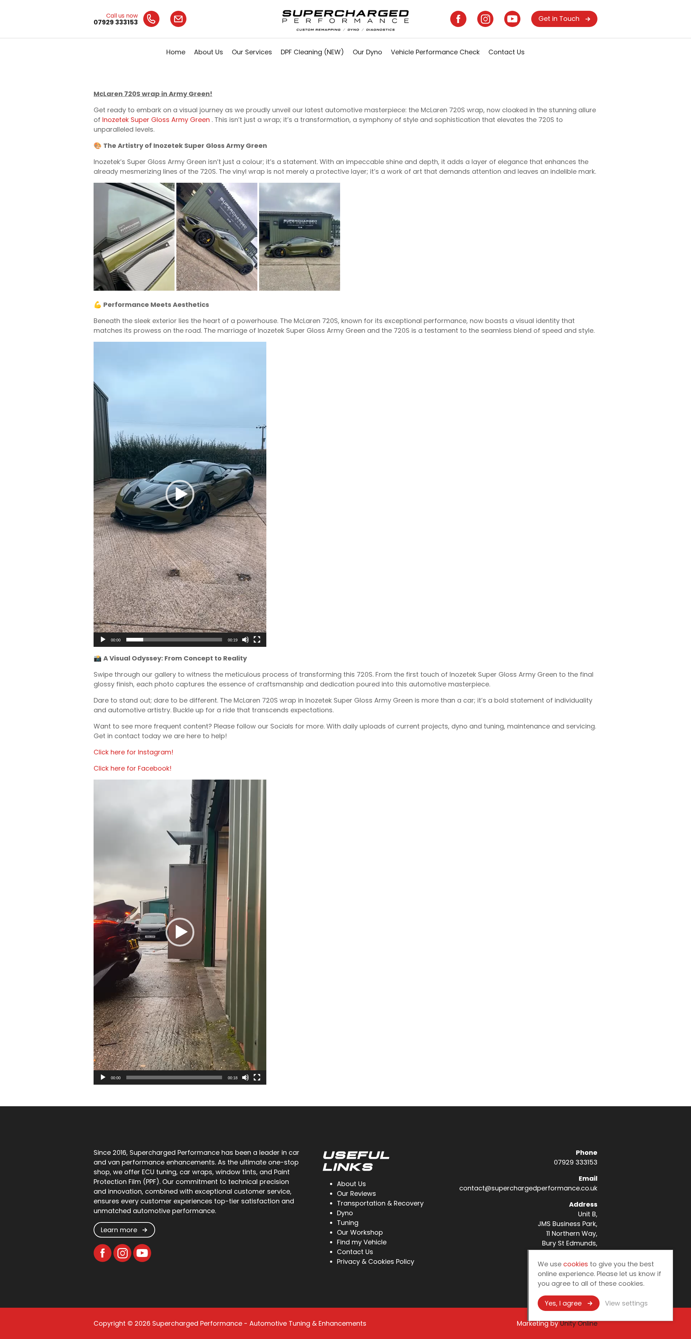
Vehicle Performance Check (435, 51)
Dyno (345, 1212)
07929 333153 (575, 1162)
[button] (180, 494)
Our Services (252, 51)
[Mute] (245, 639)
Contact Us (506, 51)
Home (175, 51)
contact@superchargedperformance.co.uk (528, 1188)
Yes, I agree (563, 1303)
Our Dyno (367, 51)
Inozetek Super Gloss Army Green (157, 119)
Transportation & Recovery (380, 1203)
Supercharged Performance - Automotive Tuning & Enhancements (345, 19)
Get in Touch (558, 18)
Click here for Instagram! (133, 752)
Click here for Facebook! (133, 768)
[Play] (103, 639)
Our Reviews (356, 1193)
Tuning (347, 1222)
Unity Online (578, 1323)
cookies (575, 1263)
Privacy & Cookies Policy (375, 1261)
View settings (626, 1303)
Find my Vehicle (362, 1242)
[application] (180, 494)
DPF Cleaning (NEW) (312, 51)
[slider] (174, 639)
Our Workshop (360, 1232)
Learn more (119, 1229)
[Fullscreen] (257, 639)
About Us (208, 51)
